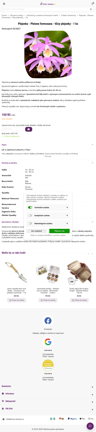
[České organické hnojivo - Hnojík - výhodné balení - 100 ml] (79, 273)
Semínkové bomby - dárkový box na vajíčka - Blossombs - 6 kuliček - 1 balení (48, 291)
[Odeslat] (91, 9)
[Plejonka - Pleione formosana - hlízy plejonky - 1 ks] (48, 54)
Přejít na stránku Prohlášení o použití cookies (48, 235)
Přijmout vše (60, 231)
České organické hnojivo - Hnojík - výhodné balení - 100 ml (79, 291)
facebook (48, 329)
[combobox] (46, 9)
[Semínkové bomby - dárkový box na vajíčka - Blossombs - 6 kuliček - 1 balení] (48, 273)
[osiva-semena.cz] (48, 3)
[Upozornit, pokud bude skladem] (28, 129)
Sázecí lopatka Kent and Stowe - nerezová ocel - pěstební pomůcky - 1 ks (16, 291)
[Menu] (4, 3)
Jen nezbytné (36, 231)
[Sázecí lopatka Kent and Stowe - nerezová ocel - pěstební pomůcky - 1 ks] (17, 273)
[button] (48, 145)
